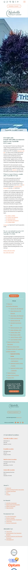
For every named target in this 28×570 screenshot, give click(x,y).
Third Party (9, 521)
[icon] (4, 2)
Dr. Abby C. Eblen (10, 215)
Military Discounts (10, 506)
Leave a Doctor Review (13, 375)
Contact (5, 225)
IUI (20, 184)
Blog (7, 493)
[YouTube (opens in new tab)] (18, 422)
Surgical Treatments (11, 523)
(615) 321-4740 (18, 417)
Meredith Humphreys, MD (15, 324)
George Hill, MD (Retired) (16, 308)
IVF (23, 184)
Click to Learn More (14, 391)
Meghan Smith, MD (15, 320)
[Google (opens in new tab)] (23, 422)
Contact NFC (10, 377)
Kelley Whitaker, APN (15, 330)
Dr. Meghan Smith (10, 219)
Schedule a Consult (13, 6)
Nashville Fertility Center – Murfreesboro (16, 360)
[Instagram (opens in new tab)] (20, 422)
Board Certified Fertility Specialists (15, 489)
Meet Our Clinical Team (13, 346)
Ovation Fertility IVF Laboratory (15, 349)
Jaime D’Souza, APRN (16, 337)
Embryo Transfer (10, 518)
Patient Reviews (11, 373)
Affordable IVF (10, 539)
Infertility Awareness (11, 503)
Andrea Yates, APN (15, 332)
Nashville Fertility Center (15, 355)
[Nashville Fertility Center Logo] (14, 13)
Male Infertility (9, 508)
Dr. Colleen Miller (10, 222)
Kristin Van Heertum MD (16, 318)
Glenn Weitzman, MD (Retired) (15, 312)
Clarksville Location (9, 470)
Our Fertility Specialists (12, 306)
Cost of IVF (9, 531)
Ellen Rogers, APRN (15, 335)
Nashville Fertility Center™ (10, 438)
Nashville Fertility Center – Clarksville (16, 369)
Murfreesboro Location (10, 459)
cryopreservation (18, 186)
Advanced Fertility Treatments (14, 519)
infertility (14, 170)
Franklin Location (8, 449)
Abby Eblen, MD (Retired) (16, 315)
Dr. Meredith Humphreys (12, 220)
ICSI (14, 188)
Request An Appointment (13, 412)
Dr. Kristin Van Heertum (12, 217)
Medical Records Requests (13, 504)
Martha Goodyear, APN (16, 327)
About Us (9, 304)
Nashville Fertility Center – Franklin (16, 364)
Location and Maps (11, 351)
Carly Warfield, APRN (15, 339)
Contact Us (13, 295)
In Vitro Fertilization (11, 516)
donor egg (5, 188)
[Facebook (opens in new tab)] (15, 422)
